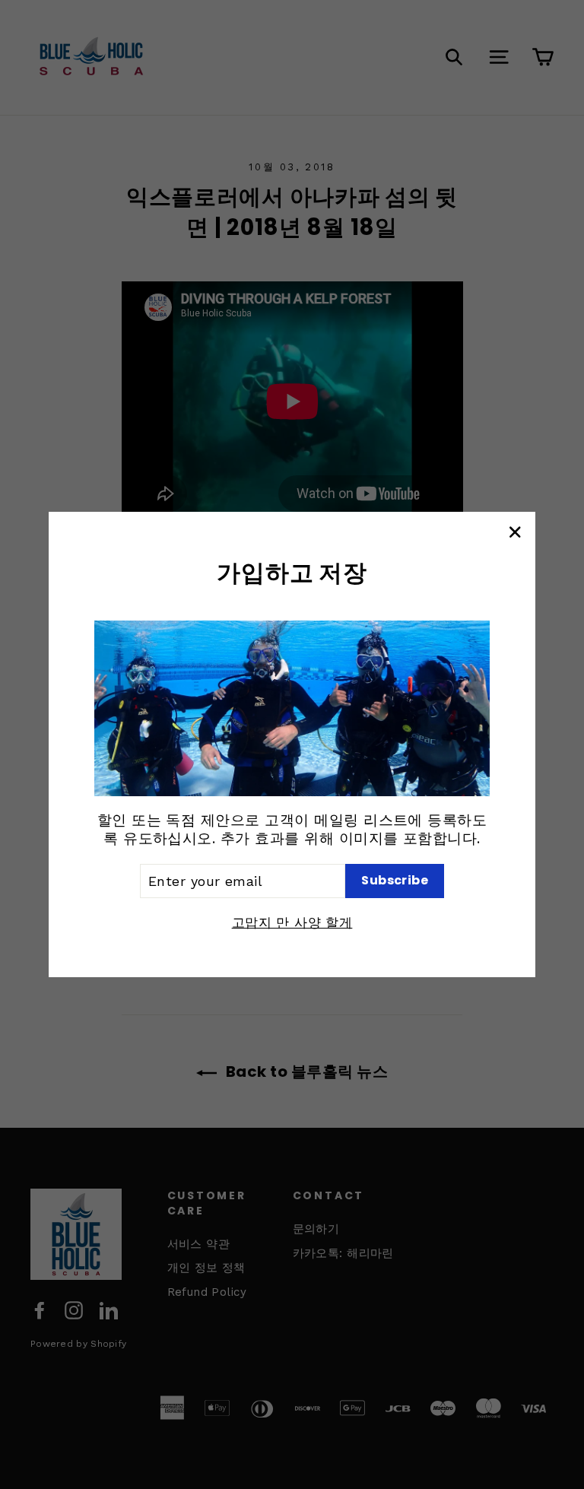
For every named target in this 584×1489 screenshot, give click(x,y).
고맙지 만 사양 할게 (292, 922)
